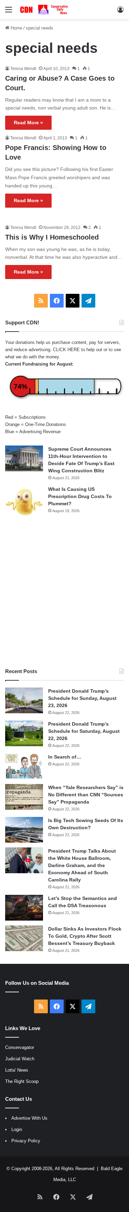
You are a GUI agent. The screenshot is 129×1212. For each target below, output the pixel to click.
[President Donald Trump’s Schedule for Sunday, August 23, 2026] (24, 700)
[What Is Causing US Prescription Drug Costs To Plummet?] (24, 502)
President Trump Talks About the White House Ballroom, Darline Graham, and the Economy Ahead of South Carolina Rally (82, 865)
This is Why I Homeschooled (52, 237)
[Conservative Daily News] (44, 9)
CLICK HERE (66, 349)
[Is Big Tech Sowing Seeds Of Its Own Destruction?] (24, 830)
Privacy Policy (25, 1140)
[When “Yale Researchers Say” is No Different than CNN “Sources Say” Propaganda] (24, 797)
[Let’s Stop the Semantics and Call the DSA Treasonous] (24, 908)
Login (16, 1129)
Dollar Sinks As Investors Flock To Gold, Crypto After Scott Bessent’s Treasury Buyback (84, 936)
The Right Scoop (22, 1081)
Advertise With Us (29, 1118)
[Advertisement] (64, 593)
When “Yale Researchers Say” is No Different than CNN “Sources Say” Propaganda (85, 795)
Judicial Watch (19, 1058)
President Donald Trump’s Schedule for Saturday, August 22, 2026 (84, 731)
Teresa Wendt (23, 68)
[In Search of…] (24, 766)
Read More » (28, 122)
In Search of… (64, 757)
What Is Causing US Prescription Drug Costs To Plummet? (80, 496)
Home (15, 28)
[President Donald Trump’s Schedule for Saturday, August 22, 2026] (24, 733)
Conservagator (19, 1047)
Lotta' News (16, 1070)
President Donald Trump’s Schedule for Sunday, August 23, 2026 (82, 698)
